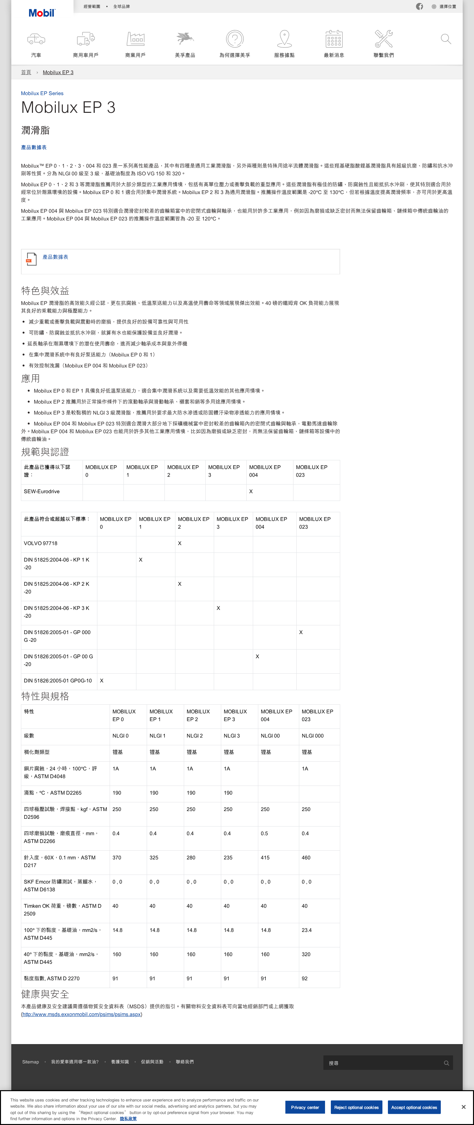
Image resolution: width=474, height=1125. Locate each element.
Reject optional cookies (356, 1107)
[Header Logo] (42, 8)
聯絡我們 (185, 1061)
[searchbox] (381, 1062)
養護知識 (120, 1061)
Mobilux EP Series (42, 92)
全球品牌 (121, 6)
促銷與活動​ (152, 1061)
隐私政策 (128, 1118)
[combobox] (388, 1062)
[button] (36, 44)
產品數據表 (34, 147)
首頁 (26, 71)
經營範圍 (92, 6)
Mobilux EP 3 (58, 71)
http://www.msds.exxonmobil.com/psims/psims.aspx (82, 1013)
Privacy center (305, 1107)
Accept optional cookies (414, 1107)
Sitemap (30, 1061)
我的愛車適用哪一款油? (75, 1061)
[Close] (464, 1107)
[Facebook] (419, 7)
